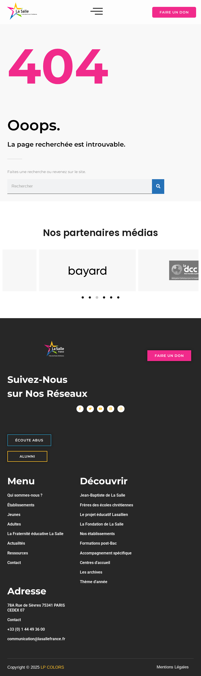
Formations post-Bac (98, 543)
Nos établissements (97, 533)
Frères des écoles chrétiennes (106, 505)
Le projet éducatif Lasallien (104, 514)
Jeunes (13, 514)
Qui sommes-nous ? (24, 495)
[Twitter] (90, 409)
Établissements (20, 505)
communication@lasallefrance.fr (36, 639)
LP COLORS (52, 667)
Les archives (91, 572)
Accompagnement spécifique (106, 553)
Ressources (17, 553)
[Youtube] (100, 409)
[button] (83, 297)
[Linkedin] (110, 409)
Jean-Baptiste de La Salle (102, 495)
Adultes (14, 524)
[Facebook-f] (80, 409)
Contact (14, 562)
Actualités (16, 543)
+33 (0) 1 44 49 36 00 (26, 629)
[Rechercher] (158, 186)
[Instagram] (121, 409)
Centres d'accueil (95, 562)
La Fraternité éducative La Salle (35, 533)
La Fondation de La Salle (102, 524)
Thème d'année (93, 581)
